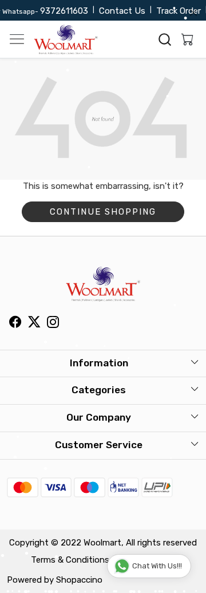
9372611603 (61, 11)
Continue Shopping (103, 212)
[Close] (193, 12)
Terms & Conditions (70, 560)
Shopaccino (79, 580)
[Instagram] (53, 323)
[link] (164, 39)
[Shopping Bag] (185, 39)
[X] (34, 323)
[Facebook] (15, 323)
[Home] (65, 39)
